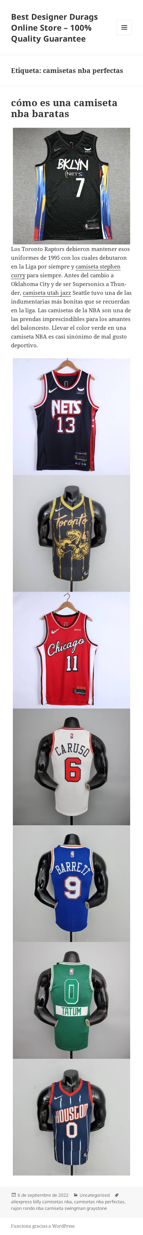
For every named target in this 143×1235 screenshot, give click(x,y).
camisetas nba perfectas (99, 1202)
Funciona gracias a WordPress (42, 1226)
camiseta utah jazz (47, 292)
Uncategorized (95, 1195)
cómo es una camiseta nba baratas (64, 108)
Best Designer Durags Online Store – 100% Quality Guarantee (54, 27)
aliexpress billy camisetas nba (41, 1202)
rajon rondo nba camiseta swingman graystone (59, 1208)
